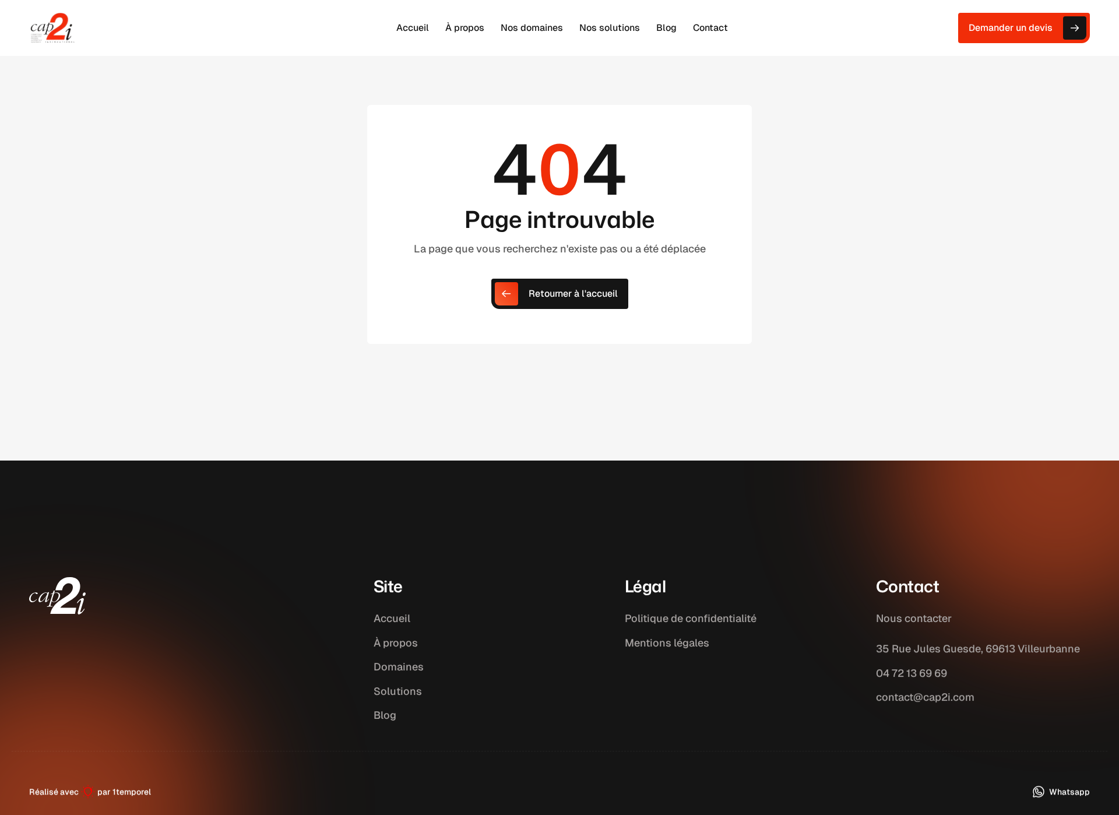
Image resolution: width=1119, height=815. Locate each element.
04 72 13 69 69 (911, 673)
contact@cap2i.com (925, 697)
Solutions (398, 691)
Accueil (392, 618)
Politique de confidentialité (690, 618)
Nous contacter (914, 618)
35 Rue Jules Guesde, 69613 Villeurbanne (978, 648)
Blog (385, 715)
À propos (396, 642)
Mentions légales (667, 642)
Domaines (399, 667)
